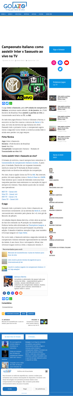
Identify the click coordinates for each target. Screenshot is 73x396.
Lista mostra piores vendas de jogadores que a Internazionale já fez (24, 261)
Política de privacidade (24, 393)
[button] (46, 371)
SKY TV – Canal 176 (9, 196)
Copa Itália (18, 14)
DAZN (43, 177)
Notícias (26, 14)
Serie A (3, 14)
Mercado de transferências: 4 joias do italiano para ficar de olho (26, 254)
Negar (25, 389)
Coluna (41, 14)
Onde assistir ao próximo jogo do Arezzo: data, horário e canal (64, 117)
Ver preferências (40, 389)
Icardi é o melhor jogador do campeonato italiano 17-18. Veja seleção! (27, 268)
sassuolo (31, 314)
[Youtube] (16, 293)
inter (23, 314)
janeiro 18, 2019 (9, 61)
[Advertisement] (36, 31)
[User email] (20, 293)
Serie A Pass (32, 177)
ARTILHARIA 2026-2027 (56, 187)
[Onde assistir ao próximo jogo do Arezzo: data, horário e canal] (52, 120)
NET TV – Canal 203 (9, 191)
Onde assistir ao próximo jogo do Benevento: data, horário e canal (64, 107)
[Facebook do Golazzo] (60, 62)
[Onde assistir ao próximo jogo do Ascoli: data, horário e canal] (52, 100)
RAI (33, 174)
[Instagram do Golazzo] (53, 62)
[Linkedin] (8, 293)
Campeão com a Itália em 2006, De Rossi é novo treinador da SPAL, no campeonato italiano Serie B (13, 367)
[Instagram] (12, 293)
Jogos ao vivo (31, 61)
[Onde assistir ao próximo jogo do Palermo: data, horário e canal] (52, 140)
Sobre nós (49, 14)
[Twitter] (60, 69)
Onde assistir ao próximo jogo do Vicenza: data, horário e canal (64, 128)
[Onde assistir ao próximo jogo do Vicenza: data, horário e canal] (52, 130)
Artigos (34, 14)
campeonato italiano (12, 314)
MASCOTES (52, 233)
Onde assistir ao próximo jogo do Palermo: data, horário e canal (64, 138)
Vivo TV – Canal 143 (9, 194)
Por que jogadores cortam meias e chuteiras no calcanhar (15, 345)
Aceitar (10, 389)
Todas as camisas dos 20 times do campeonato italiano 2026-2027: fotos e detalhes (12, 355)
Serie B (10, 14)
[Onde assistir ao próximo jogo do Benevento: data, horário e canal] (52, 110)
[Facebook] (4, 293)
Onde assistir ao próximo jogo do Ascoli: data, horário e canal (64, 97)
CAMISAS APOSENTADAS (56, 240)
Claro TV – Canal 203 (10, 199)
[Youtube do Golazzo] (66, 62)
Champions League (36, 225)
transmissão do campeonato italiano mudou (20, 162)
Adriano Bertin (20, 61)
